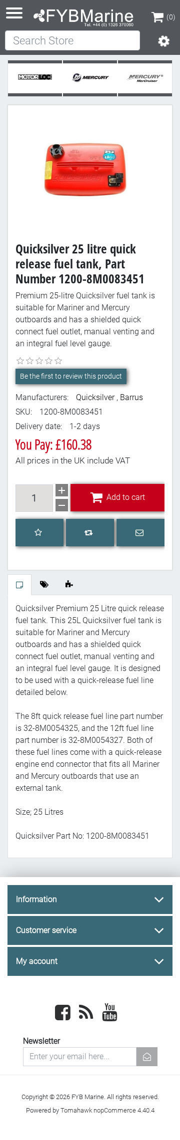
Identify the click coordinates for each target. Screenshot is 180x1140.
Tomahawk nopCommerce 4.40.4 (107, 1110)
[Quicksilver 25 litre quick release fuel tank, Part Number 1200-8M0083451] (90, 168)
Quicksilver (95, 397)
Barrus (131, 397)
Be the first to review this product (71, 376)
